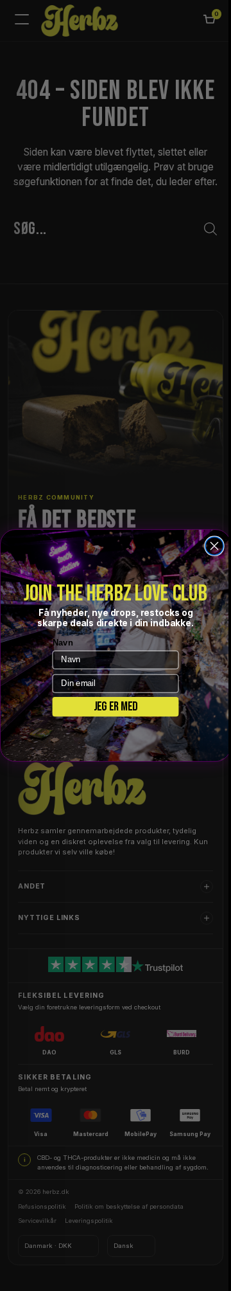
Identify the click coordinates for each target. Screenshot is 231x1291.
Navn (57, 642)
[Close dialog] (210, 546)
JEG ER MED (111, 706)
